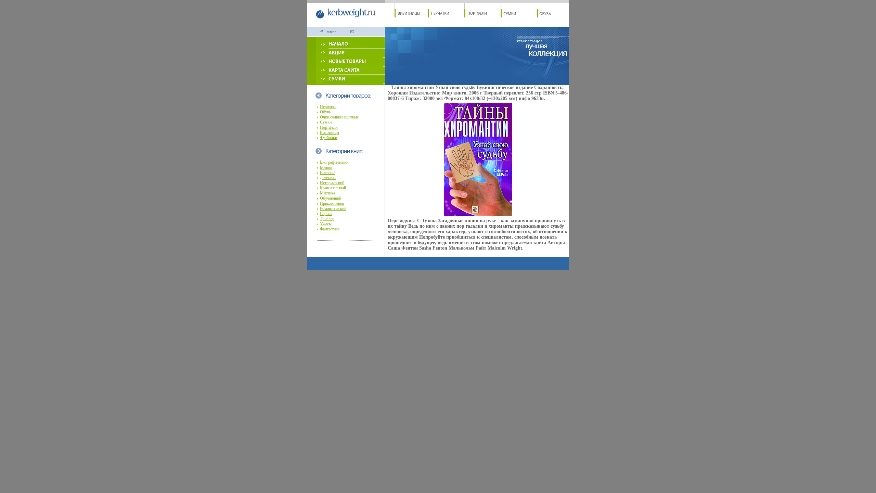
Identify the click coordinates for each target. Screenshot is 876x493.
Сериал (326, 213)
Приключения (332, 203)
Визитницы (329, 132)
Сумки (326, 122)
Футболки (328, 137)
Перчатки (328, 106)
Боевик (326, 167)
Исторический (332, 182)
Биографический (334, 162)
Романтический (333, 208)
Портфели (328, 127)
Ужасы (326, 224)
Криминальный (333, 188)
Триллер (327, 218)
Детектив (328, 177)
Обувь (325, 112)
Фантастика (329, 229)
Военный (327, 172)
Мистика (327, 193)
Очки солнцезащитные (339, 117)
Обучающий (330, 198)
